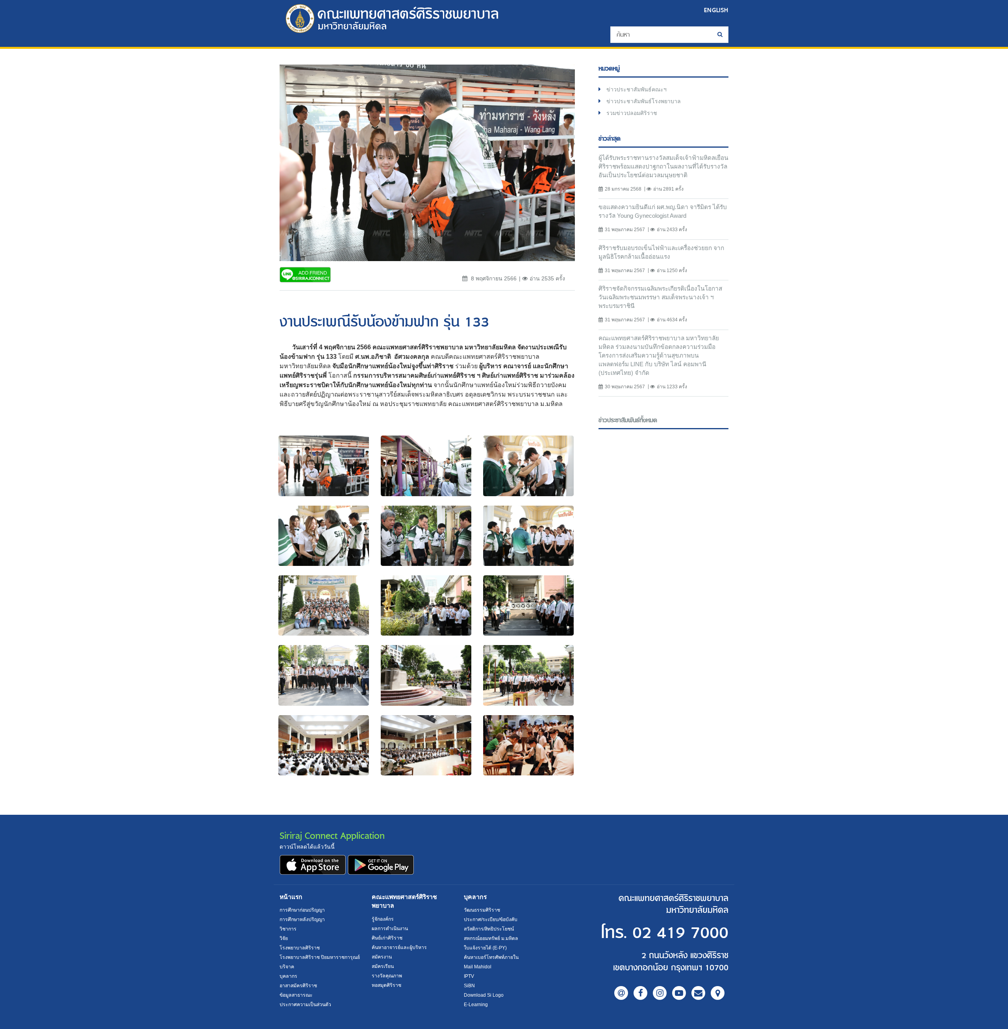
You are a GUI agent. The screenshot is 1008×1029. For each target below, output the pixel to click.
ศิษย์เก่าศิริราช (387, 938)
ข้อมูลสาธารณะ (296, 995)
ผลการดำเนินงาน (390, 928)
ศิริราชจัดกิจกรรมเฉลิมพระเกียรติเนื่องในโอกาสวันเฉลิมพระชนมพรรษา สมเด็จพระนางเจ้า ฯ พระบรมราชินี (660, 297)
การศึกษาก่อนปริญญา (302, 910)
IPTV (469, 976)
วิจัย (284, 938)
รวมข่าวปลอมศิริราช (631, 113)
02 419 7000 (680, 933)
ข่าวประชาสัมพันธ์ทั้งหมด (627, 420)
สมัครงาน (382, 957)
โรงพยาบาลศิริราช (300, 948)
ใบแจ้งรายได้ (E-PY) (485, 948)
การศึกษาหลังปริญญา (302, 919)
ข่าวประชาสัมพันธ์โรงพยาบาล (643, 101)
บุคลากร (288, 976)
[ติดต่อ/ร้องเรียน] (698, 993)
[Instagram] (660, 993)
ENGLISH (716, 10)
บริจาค (287, 967)
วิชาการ (288, 929)
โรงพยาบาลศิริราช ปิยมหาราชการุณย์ (320, 957)
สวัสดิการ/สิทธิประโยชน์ (489, 929)
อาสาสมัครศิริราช (298, 985)
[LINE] (621, 993)
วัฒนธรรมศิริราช (482, 910)
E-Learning (476, 1004)
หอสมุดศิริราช (386, 985)
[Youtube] (679, 993)
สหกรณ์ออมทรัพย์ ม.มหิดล (491, 938)
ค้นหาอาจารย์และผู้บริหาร (399, 947)
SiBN (469, 985)
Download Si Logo (484, 995)
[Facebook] (640, 993)
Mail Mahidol (477, 967)
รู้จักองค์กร (383, 919)
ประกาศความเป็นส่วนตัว (305, 1004)
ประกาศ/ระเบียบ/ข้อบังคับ (490, 919)
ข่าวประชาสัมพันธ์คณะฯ (636, 89)
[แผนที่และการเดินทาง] (717, 993)
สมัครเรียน (383, 966)
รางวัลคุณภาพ (387, 976)
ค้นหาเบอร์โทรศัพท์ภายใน (491, 957)
